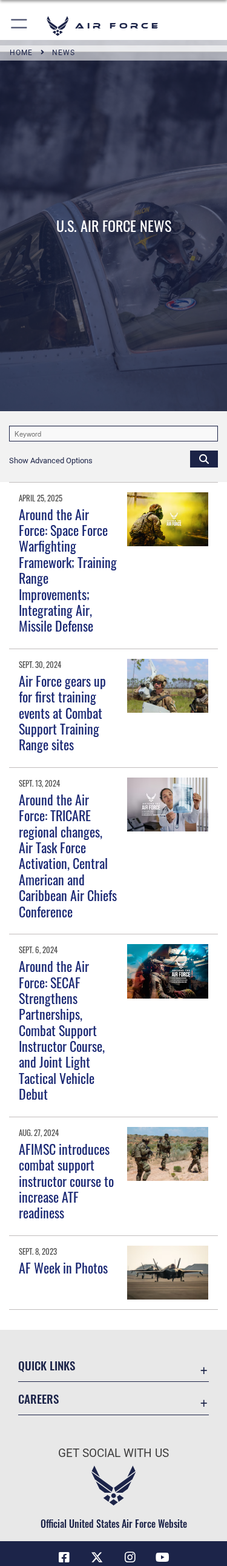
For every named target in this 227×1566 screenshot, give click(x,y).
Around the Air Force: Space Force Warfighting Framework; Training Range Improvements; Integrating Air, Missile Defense (68, 570)
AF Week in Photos (63, 1267)
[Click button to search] (204, 458)
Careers (38, 1398)
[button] (19, 25)
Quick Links (46, 1365)
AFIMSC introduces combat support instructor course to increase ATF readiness (66, 1181)
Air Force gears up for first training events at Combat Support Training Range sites (62, 713)
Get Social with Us (113, 1453)
